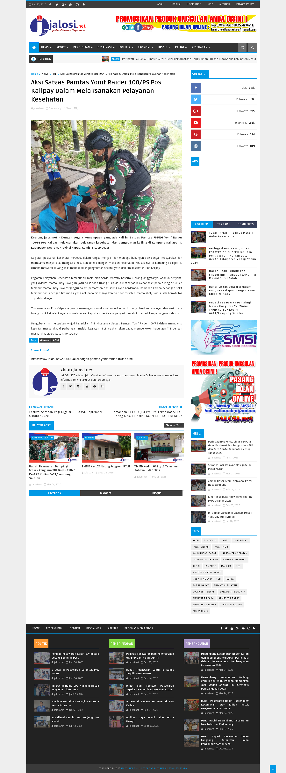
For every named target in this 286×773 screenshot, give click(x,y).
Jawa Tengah (201, 546)
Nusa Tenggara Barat (207, 572)
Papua (230, 579)
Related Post (41, 425)
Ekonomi (144, 47)
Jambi (225, 540)
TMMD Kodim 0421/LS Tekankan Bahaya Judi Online (156, 468)
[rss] (84, 4)
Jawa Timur (221, 546)
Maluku (226, 566)
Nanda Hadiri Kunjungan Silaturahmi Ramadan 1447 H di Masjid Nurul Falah (232, 275)
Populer (201, 224)
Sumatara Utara (203, 598)
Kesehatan (199, 47)
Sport (61, 47)
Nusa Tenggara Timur (207, 579)
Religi (179, 47)
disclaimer (194, 4)
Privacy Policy (245, 4)
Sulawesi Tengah (204, 591)
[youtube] (70, 4)
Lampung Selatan (42, 437)
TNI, (76, 108)
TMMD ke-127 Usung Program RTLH (106, 466)
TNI (54, 73)
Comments (246, 224)
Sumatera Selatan (205, 604)
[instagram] (77, 4)
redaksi (176, 4)
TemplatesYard (178, 768)
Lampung (211, 566)
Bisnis (163, 47)
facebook (54, 493)
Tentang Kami (54, 628)
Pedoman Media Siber (138, 628)
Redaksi (75, 628)
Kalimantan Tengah (205, 559)
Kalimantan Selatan (234, 553)
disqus (156, 493)
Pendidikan (81, 47)
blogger (105, 493)
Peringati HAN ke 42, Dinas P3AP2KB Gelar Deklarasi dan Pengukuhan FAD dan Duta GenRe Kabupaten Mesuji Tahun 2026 (157, 59)
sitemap (224, 4)
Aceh (196, 540)
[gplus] (64, 4)
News (45, 47)
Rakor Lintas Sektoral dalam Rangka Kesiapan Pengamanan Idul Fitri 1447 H (232, 290)
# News (44, 340)
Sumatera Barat (229, 598)
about (160, 4)
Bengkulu (210, 540)
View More (176, 425)
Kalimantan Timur (235, 559)
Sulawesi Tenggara (232, 591)
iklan (210, 4)
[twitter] (57, 4)
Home (34, 73)
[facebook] (50, 4)
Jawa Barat (240, 540)
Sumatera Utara (231, 604)
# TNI (56, 340)
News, (69, 108)
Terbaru (224, 224)
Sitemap (112, 628)
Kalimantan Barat (204, 553)
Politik (124, 47)
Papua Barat (201, 585)
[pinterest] (243, 628)
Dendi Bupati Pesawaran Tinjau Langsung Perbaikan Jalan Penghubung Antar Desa (225, 740)
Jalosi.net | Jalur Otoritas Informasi (144, 768)
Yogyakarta (200, 611)
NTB (238, 566)
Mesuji (76, 59)
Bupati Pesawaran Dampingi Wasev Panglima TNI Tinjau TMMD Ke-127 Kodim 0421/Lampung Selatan (52, 472)
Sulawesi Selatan (225, 585)
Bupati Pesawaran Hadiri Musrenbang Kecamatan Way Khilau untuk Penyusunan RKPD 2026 (225, 704)
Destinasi (104, 47)
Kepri (196, 566)
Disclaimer (93, 628)
